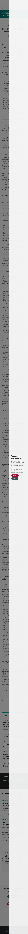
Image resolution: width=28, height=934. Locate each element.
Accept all (15, 475)
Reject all (15, 478)
